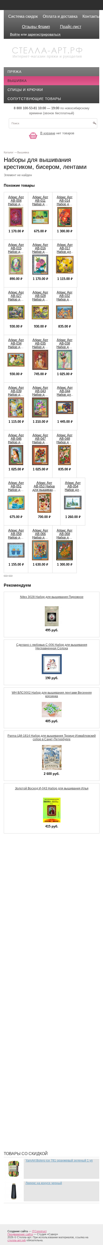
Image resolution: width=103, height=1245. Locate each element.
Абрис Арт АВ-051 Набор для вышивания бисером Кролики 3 (16, 491)
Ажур (16, 945)
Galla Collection (29, 864)
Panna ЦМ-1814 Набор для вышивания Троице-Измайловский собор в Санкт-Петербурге (52, 737)
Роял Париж (23, 1110)
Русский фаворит (29, 1125)
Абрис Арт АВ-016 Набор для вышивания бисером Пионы (40, 253)
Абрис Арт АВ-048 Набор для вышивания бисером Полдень (64, 444)
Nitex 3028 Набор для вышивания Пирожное (52, 597)
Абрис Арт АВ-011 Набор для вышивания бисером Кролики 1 (40, 206)
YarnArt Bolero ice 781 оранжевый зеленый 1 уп (59, 1160)
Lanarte (19, 887)
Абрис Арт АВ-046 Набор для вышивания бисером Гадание (16, 444)
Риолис (18, 1095)
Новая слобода (27, 1072)
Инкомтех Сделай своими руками (45, 1005)
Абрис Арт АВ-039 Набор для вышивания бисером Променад (16, 396)
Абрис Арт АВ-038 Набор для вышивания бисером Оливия (64, 348)
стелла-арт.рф (17, 1240)
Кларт (17, 1027)
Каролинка (22, 1020)
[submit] (94, 125)
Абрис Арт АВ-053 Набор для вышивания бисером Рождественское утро (44, 491)
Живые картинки (28, 982)
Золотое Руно (25, 990)
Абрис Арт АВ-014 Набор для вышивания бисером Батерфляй (64, 206)
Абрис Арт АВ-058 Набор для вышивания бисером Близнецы (16, 539)
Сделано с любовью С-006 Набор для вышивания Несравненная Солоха (51, 646)
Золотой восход (28, 997)
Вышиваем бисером (31, 960)
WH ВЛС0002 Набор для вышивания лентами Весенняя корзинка (52, 694)
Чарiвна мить (24, 1132)
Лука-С (17, 1042)
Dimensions (22, 857)
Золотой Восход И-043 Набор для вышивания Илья (51, 788)
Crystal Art (23, 849)
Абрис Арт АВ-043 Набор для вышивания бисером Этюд (40, 396)
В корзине (47, 133)
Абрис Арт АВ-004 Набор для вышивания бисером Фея (16, 206)
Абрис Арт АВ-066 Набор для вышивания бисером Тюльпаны (40, 539)
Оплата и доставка (60, 16)
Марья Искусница (29, 1050)
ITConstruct (39, 1231)
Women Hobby (24, 924)
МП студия (21, 1065)
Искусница (22, 1012)
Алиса (17, 952)
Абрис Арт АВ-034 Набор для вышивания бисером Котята (16, 348)
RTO (15, 917)
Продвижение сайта (20, 1234)
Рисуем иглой (25, 1102)
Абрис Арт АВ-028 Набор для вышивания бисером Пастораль (40, 301)
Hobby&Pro (22, 872)
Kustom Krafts (26, 879)
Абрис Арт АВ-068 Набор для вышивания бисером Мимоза (64, 539)
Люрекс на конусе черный (44, 1183)
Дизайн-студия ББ (29, 967)
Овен (16, 1080)
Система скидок (23, 16)
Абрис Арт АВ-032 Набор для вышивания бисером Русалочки (64, 301)
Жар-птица (22, 975)
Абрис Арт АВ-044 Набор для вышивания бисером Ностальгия (65, 396)
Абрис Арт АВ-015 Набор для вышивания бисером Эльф (16, 253)
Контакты (91, 16)
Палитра (19, 1087)
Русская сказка (27, 1117)
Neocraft (21, 894)
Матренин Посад (28, 1057)
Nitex (16, 902)
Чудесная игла (26, 1140)
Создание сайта (18, 1231)
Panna (17, 909)
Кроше (17, 1035)
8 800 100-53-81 (25, 108)
